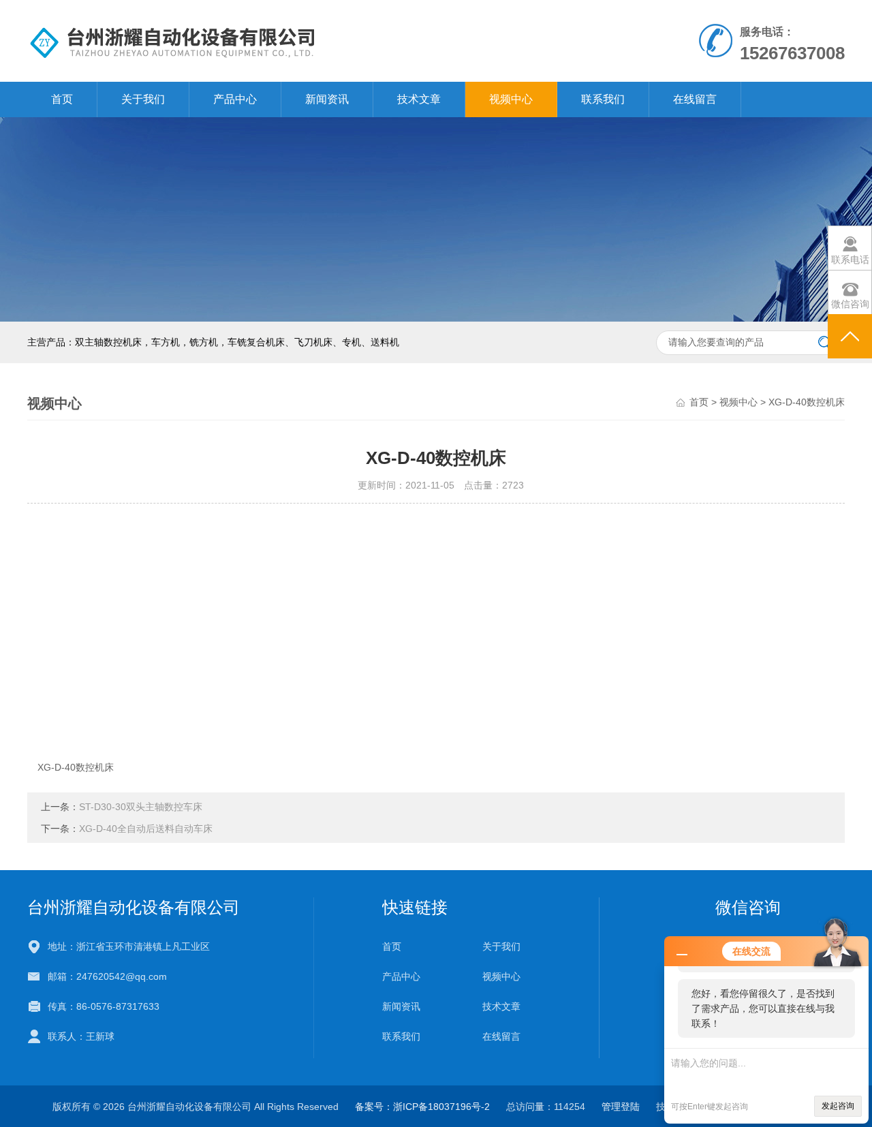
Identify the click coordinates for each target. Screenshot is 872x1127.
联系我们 (603, 99)
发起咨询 (838, 1106)
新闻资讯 (327, 99)
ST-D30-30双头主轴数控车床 (140, 806)
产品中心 (235, 99)
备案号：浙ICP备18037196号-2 (422, 1106)
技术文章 (419, 99)
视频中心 (511, 99)
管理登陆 (621, 1106)
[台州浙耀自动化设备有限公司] (278, 40)
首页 (62, 99)
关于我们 (143, 99)
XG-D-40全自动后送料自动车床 (146, 828)
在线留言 (695, 99)
